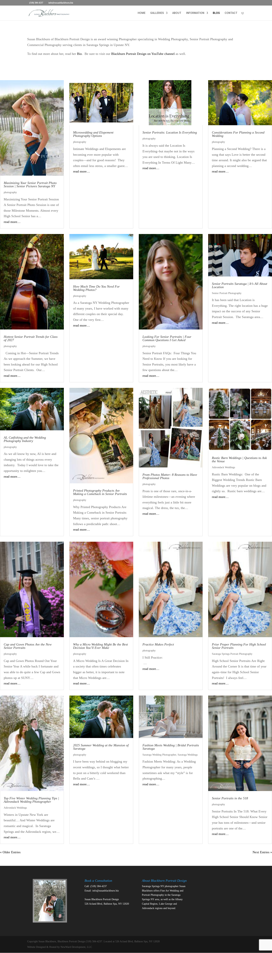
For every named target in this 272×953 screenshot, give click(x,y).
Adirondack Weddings (223, 467)
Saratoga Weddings (188, 754)
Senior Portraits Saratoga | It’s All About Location (239, 285)
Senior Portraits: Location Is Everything (169, 132)
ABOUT (176, 13)
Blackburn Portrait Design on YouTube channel (143, 54)
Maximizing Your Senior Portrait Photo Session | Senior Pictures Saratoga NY (30, 184)
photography (10, 192)
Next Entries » (262, 852)
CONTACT (231, 13)
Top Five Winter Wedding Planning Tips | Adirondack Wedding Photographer (31, 799)
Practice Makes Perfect (158, 644)
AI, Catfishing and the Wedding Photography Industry (25, 439)
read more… (12, 222)
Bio (79, 54)
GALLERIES (157, 13)
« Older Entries (10, 852)
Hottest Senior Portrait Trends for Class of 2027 (31, 338)
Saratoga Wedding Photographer (159, 754)
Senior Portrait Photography (226, 293)
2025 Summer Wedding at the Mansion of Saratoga (101, 746)
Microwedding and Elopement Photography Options (93, 134)
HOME (141, 13)
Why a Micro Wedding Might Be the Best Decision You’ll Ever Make (100, 646)
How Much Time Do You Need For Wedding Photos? (96, 288)
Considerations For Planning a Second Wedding (238, 134)
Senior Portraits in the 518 (230, 798)
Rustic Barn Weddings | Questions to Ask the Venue (239, 459)
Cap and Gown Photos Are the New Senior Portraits (28, 646)
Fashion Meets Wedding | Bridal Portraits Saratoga (170, 746)
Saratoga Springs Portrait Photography (232, 654)
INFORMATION (195, 13)
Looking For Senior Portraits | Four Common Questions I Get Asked (166, 338)
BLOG (216, 13)
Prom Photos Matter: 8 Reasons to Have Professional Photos (169, 476)
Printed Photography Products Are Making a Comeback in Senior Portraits (100, 492)
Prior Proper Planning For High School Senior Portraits (239, 646)
